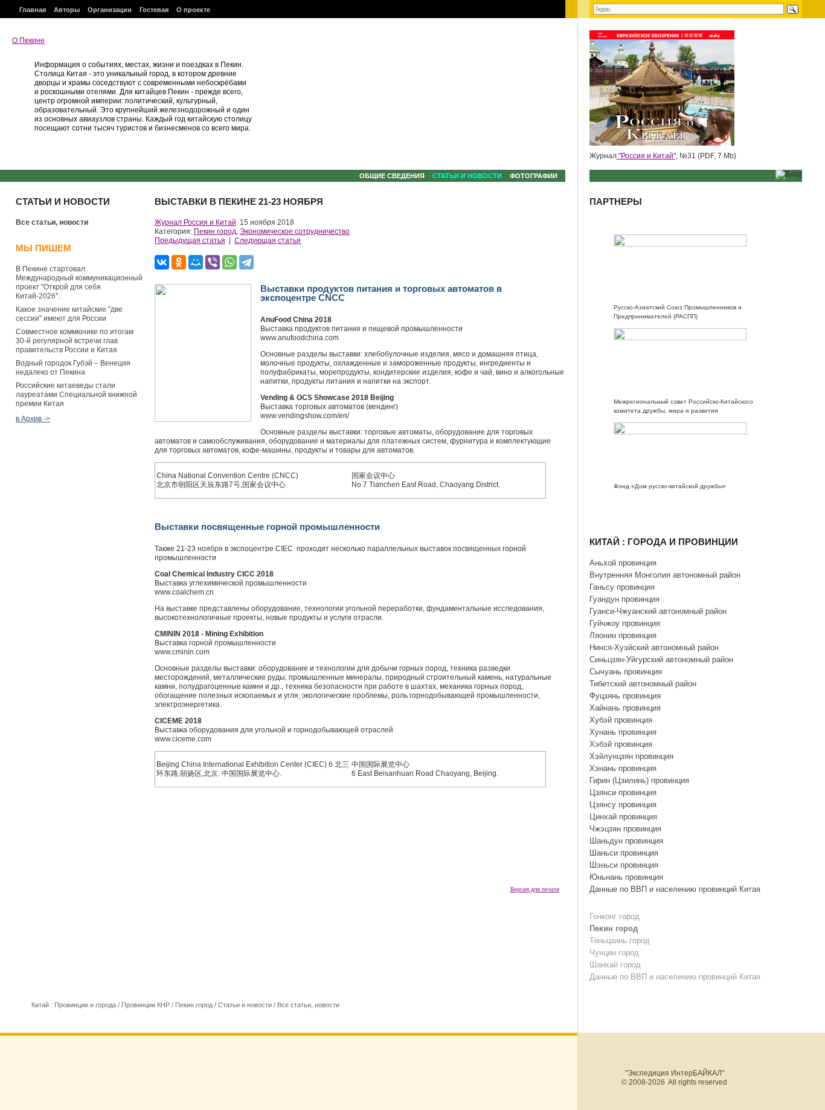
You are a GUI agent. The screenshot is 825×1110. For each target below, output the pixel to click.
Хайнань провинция (625, 707)
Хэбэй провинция (620, 744)
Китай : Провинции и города (73, 1004)
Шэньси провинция (623, 865)
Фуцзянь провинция (625, 695)
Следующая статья (267, 240)
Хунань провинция (622, 732)
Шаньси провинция (623, 852)
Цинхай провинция (623, 816)
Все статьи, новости (52, 222)
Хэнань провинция (622, 768)
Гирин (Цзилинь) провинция (639, 780)
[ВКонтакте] (162, 262)
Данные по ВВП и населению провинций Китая (674, 889)
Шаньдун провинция (626, 840)
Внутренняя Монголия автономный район (664, 574)
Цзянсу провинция (622, 804)
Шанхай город (615, 964)
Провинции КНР (145, 1004)
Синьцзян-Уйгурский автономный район (661, 659)
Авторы (67, 9)
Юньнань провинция (626, 877)
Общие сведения (392, 175)
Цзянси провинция (622, 792)
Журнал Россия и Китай (195, 222)
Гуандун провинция (624, 599)
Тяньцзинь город (619, 940)
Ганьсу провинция (622, 587)
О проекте (193, 9)
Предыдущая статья (190, 240)
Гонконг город (614, 916)
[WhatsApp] (229, 262)
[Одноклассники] (179, 262)
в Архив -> (33, 419)
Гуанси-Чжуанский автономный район (658, 611)
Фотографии (533, 175)
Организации (110, 9)
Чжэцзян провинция (625, 828)
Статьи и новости (467, 175)
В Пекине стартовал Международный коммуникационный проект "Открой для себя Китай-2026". (79, 282)
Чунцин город (614, 952)
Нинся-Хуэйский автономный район (654, 647)
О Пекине (28, 40)
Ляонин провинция (622, 635)
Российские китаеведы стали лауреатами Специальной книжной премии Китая (76, 394)
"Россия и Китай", (647, 156)
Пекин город (215, 231)
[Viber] (212, 262)
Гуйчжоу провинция (624, 623)
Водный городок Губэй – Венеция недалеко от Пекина (73, 367)
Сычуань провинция (625, 671)
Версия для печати (534, 889)
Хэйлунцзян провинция (631, 756)
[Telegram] (246, 262)
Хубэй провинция (620, 719)
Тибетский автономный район (642, 683)
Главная (32, 9)
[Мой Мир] (195, 262)
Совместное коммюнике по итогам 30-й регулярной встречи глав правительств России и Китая (74, 341)
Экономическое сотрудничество (295, 231)
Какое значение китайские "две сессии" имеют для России (69, 314)
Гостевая (154, 9)
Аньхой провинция (622, 562)
